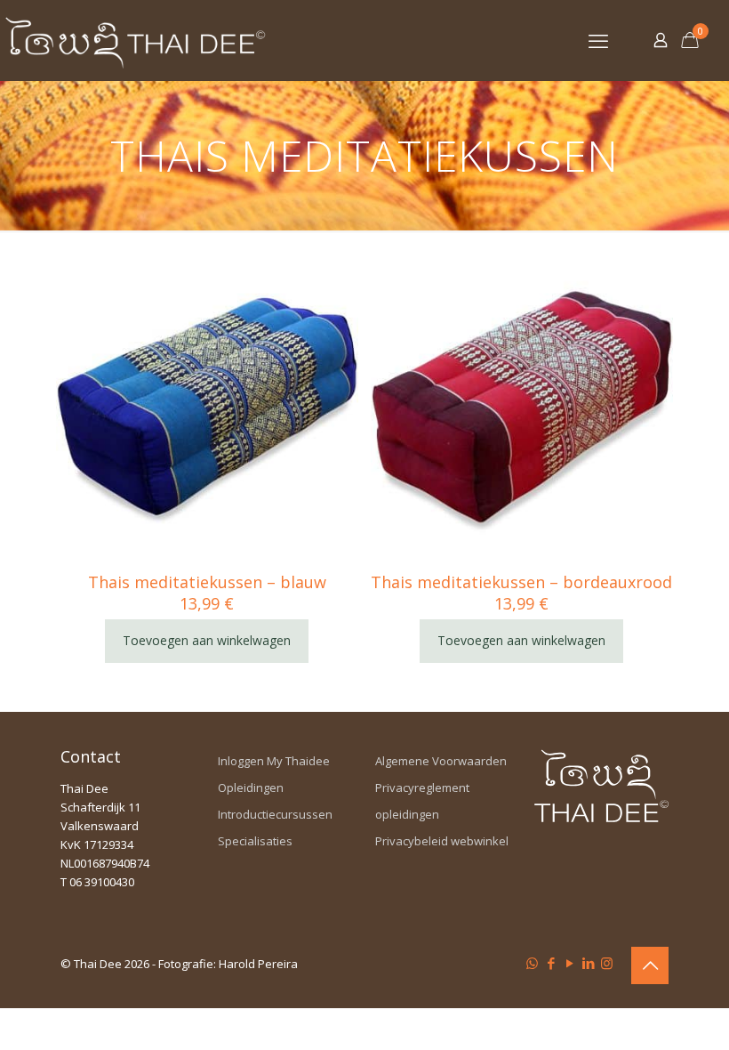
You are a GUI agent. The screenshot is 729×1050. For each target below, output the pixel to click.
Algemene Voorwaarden (441, 761)
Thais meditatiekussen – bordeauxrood (521, 582)
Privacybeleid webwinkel (442, 841)
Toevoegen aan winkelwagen (207, 640)
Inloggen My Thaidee (274, 761)
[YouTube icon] (569, 963)
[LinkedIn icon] (588, 963)
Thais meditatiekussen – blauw (207, 582)
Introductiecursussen (275, 814)
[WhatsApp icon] (532, 963)
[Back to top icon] (650, 965)
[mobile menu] (598, 40)
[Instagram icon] (606, 963)
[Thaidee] (135, 40)
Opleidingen (251, 787)
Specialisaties (255, 841)
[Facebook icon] (550, 963)
